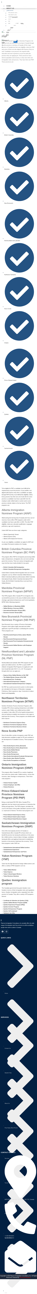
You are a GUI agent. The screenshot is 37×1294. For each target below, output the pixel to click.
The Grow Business (25, 1277)
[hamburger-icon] (25, 5)
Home (8, 6)
